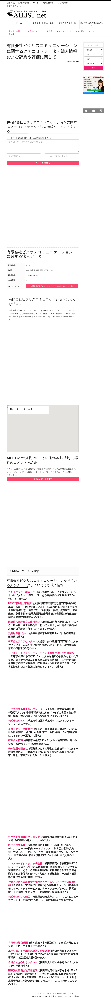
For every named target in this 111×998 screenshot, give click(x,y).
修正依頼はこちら (65, 993)
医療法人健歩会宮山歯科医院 (24, 621)
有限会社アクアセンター (21, 641)
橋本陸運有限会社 (18, 748)
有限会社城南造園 (18, 942)
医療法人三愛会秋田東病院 (22, 970)
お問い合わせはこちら (47, 993)
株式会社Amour (16, 720)
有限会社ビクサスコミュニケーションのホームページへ (51, 286)
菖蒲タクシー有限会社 (20, 728)
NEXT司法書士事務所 (20, 603)
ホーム (19, 23)
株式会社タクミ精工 (19, 896)
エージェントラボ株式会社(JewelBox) (29, 950)
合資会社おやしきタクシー (22, 962)
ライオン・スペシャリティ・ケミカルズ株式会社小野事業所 (41, 652)
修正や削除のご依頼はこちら (91, 24)
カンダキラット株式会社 (21, 591)
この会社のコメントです (43, 479)
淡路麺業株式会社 (18, 633)
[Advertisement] (43, 90)
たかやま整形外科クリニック (24, 836)
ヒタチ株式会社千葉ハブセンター (26, 709)
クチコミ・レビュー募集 (43, 23)
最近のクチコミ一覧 (67, 23)
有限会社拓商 (15, 740)
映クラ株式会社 (16, 845)
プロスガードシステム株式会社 (25, 863)
